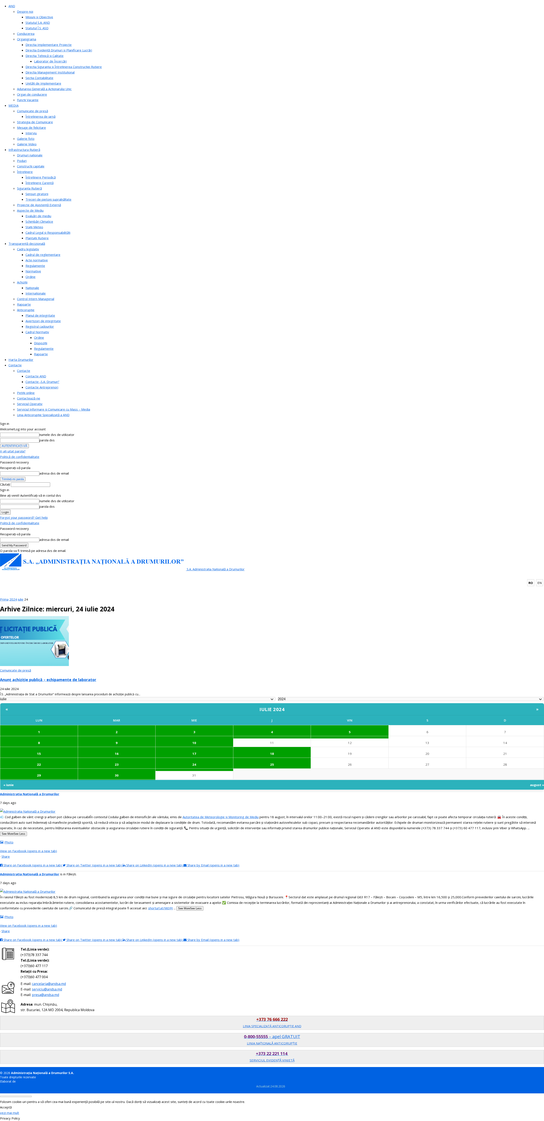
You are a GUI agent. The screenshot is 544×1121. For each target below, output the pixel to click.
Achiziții (22, 282)
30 (117, 775)
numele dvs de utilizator (56, 434)
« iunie (8, 785)
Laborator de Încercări (50, 61)
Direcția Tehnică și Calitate (45, 56)
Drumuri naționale (29, 155)
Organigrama (26, 39)
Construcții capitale (30, 166)
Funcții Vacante (27, 100)
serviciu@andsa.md (47, 989)
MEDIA (13, 105)
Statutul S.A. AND (38, 22)
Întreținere (25, 172)
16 (117, 753)
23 (117, 764)
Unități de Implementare (43, 83)
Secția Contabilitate (39, 78)
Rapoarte (24, 304)
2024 (13, 599)
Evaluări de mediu (38, 216)
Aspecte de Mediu (30, 210)
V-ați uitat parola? (13, 451)
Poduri (22, 161)
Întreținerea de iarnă (40, 116)
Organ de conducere (32, 94)
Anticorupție (25, 310)
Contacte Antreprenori (42, 387)
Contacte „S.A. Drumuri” (42, 382)
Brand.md (23, 1081)
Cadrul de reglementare (43, 254)
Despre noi (25, 11)
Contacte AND (36, 376)
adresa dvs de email (54, 473)
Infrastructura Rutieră (24, 149)
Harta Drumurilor (20, 359)
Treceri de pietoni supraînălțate (48, 199)
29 (39, 775)
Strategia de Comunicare (35, 122)
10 (194, 743)
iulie (20, 599)
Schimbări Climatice (39, 221)
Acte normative (37, 260)
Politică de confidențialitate (19, 457)
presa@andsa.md (45, 994)
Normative (33, 271)
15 (39, 753)
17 (194, 753)
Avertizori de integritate (43, 321)
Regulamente (35, 266)
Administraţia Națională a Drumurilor (29, 794)
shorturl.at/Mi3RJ (160, 908)
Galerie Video (27, 144)
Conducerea (25, 33)
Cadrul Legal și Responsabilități (48, 232)
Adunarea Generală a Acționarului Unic (44, 89)
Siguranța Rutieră (29, 188)
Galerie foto (25, 138)
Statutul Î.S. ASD (37, 28)
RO (530, 583)
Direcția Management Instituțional (50, 72)
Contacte (15, 365)
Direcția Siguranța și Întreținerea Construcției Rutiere (64, 67)
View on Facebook (28, 851)
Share (5, 856)
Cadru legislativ (28, 249)
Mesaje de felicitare (31, 127)
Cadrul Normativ (37, 332)
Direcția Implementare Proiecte (49, 45)
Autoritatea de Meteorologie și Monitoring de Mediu (221, 817)
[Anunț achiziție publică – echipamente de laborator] (34, 665)
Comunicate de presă (32, 111)
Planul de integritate (40, 315)
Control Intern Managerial (35, 299)
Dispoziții (40, 343)
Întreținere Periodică (41, 177)
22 (39, 764)
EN (539, 583)
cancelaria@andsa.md (49, 983)
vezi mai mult (9, 1113)
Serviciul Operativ (29, 404)
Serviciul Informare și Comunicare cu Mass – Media (53, 409)
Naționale (32, 288)
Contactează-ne (28, 398)
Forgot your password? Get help (24, 517)
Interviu (31, 133)
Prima (4, 599)
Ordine (30, 277)
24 (194, 764)
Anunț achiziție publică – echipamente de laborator (48, 679)
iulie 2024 (272, 709)
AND (11, 6)
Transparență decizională (26, 243)
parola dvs (47, 440)
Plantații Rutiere (37, 238)
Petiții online (26, 393)
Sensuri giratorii (37, 194)
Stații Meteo (34, 227)
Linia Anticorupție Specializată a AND (43, 415)
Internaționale (36, 293)
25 (272, 764)
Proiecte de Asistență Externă (39, 205)
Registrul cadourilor (40, 326)
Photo (8, 842)
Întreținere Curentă (40, 183)
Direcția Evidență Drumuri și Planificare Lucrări (59, 50)
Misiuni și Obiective (39, 17)
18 (272, 753)
